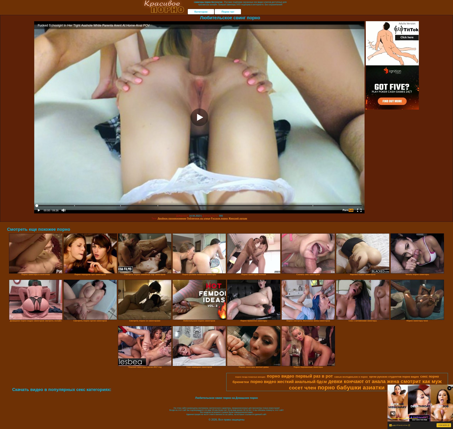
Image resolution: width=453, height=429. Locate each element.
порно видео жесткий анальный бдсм (288, 381)
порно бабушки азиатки (351, 387)
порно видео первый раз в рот (300, 376)
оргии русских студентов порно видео (394, 376)
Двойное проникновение (172, 218)
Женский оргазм (238, 218)
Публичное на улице (198, 218)
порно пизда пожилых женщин (250, 377)
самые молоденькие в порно (351, 376)
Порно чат (228, 11)
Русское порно (219, 218)
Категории (201, 11)
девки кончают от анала (357, 381)
